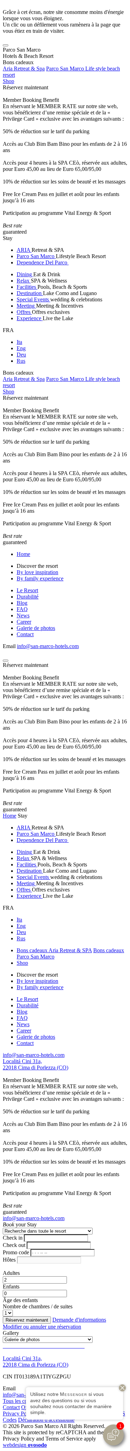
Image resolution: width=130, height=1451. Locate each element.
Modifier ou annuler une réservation (42, 1327)
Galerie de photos (36, 628)
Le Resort (27, 590)
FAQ (22, 609)
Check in (13, 1238)
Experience (30, 318)
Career (24, 622)
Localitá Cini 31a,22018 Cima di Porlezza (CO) (35, 1064)
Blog (22, 603)
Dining (25, 274)
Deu (21, 355)
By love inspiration (37, 572)
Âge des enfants (20, 1300)
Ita (19, 342)
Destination (30, 293)
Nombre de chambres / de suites (37, 1306)
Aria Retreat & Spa (24, 69)
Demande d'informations (79, 1320)
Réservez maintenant (25, 87)
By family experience (40, 578)
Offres (24, 312)
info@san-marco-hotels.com (48, 646)
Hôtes (9, 1260)
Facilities (27, 287)
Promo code (16, 1252)
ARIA (24, 250)
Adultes (11, 1273)
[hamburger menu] (5, 45)
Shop (8, 81)
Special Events (33, 299)
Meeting (26, 306)
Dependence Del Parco (43, 262)
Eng (21, 348)
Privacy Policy (19, 1413)
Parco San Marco (36, 256)
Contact (25, 634)
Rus (21, 361)
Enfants (11, 1287)
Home (23, 554)
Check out (14, 1245)
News (23, 615)
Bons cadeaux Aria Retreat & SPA (54, 950)
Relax (24, 281)
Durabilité (27, 597)
